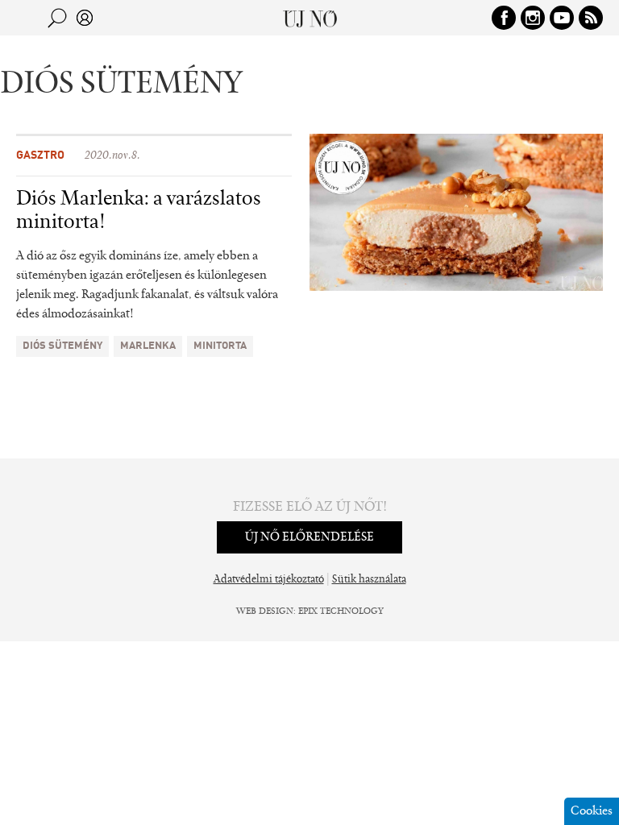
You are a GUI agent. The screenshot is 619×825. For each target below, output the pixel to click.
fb (504, 18)
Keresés (57, 18)
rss (591, 18)
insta (533, 18)
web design (264, 611)
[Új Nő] (310, 17)
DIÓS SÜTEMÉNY (62, 346)
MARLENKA (148, 346)
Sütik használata (369, 580)
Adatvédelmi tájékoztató (269, 580)
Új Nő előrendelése (309, 537)
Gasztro (40, 155)
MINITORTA (220, 346)
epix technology (341, 611)
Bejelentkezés (85, 18)
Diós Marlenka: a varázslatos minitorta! (138, 211)
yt (562, 18)
